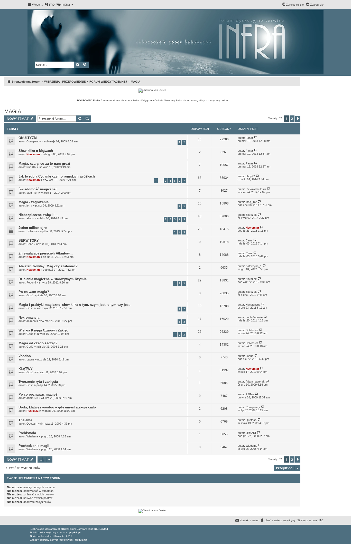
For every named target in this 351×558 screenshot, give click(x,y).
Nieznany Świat (130, 100)
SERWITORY (29, 240)
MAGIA (12, 111)
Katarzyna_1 (254, 266)
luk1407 (31, 167)
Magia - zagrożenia (34, 202)
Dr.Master (252, 330)
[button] (297, 119)
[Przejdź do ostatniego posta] (256, 137)
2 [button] (292, 118)
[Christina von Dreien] (152, 91)
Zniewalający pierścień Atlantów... (46, 253)
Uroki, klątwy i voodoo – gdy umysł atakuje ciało (57, 407)
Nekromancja (29, 317)
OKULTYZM (28, 138)
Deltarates (32, 231)
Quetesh (31, 423)
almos (30, 218)
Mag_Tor (32, 192)
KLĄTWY (26, 369)
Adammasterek (255, 381)
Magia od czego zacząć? (38, 343)
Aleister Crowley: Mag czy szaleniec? (48, 266)
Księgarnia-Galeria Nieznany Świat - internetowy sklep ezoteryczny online (184, 100)
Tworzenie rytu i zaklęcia (38, 382)
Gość (29, 385)
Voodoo (25, 356)
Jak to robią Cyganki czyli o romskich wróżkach (57, 176)
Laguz (30, 359)
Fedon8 (31, 282)
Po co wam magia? (34, 292)
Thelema (25, 420)
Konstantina (253, 304)
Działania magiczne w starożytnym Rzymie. (53, 279)
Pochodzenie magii (34, 446)
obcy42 (250, 176)
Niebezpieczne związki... (38, 215)
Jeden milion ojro (33, 228)
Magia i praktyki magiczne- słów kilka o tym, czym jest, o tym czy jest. (75, 305)
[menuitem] (49, 5)
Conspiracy (33, 141)
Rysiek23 (32, 410)
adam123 (32, 397)
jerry (29, 205)
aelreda (31, 320)
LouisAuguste (254, 317)
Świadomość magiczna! (38, 189)
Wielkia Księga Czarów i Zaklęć (43, 330)
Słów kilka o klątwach (36, 151)
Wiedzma (32, 436)
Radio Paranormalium (105, 100)
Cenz (29, 244)
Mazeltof (60, 536)
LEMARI (251, 432)
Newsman (33, 154)
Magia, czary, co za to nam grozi (44, 163)
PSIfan (250, 394)
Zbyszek (251, 214)
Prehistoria (27, 433)
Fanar (249, 137)
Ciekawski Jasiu (256, 189)
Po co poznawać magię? (38, 394)
